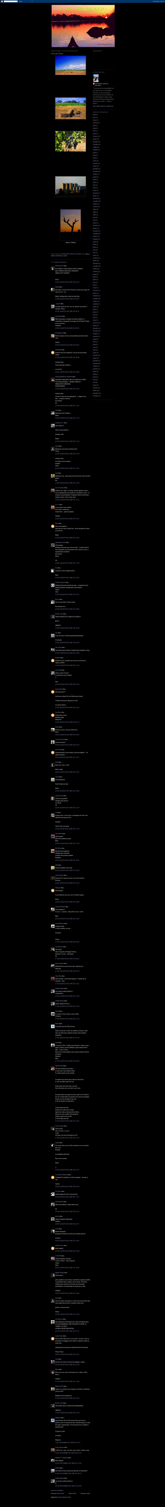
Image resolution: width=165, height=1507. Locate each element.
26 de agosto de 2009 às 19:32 (67, 883)
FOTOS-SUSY (59, 266)
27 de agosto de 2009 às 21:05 (67, 1121)
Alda (56, 473)
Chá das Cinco (59, 795)
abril (94, 117)
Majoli (57, 287)
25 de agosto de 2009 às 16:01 (67, 518)
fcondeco (57, 657)
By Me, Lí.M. (59, 614)
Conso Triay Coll (60, 739)
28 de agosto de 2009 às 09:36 (67, 1186)
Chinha (57, 1142)
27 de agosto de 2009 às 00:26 (67, 942)
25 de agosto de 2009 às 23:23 (67, 684)
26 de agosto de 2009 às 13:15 (67, 772)
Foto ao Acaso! (83, 8)
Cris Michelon (59, 946)
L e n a (57, 504)
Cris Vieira (58, 1191)
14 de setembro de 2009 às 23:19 (68, 1453)
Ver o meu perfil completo (103, 106)
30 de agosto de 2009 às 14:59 (67, 1314)
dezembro (95, 141)
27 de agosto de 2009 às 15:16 (67, 1019)
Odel (56, 865)
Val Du (57, 777)
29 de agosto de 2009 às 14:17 (67, 1224)
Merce (57, 1369)
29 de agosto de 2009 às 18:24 (67, 1251)
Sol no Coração (59, 1126)
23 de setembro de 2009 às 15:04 (68, 1463)
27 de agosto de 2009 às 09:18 (67, 971)
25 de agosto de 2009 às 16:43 (67, 537)
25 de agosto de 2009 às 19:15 (67, 594)
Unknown (58, 887)
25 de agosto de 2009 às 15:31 (67, 499)
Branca (57, 599)
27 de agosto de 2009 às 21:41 (67, 1138)
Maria (56, 523)
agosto (94, 177)
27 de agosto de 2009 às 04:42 (67, 958)
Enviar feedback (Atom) (64, 1497)
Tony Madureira (59, 923)
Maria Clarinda (59, 963)
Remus (57, 1023)
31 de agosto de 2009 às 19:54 (67, 1398)
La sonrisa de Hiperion (61, 1174)
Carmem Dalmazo (60, 906)
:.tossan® (57, 303)
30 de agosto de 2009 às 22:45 (67, 1364)
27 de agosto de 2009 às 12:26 (67, 996)
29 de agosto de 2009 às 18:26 (67, 1267)
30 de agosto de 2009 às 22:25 (67, 1354)
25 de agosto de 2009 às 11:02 (67, 405)
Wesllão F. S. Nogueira (61, 1457)
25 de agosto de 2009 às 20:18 (67, 628)
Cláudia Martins (59, 988)
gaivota (57, 1216)
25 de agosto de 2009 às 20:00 (67, 609)
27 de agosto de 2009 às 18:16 (67, 1038)
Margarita (58, 1417)
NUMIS (57, 1468)
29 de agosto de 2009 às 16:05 (67, 1240)
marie (56, 446)
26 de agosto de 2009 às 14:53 (67, 807)
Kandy (57, 727)
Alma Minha (58, 833)
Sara (56, 633)
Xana (56, 1298)
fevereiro (95, 122)
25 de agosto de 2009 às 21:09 (67, 653)
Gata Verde (58, 670)
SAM (56, 762)
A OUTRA (58, 1256)
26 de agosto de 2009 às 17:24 (67, 843)
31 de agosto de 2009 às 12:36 (67, 1381)
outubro (95, 147)
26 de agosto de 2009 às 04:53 (67, 734)
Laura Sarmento (59, 487)
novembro (95, 144)
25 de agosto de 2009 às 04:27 (67, 299)
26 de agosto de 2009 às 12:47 (67, 757)
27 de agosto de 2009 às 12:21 (67, 983)
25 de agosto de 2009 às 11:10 (67, 418)
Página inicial (72, 1493)
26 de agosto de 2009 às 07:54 (67, 745)
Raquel (57, 1011)
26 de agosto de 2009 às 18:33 (67, 860)
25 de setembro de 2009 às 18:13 (68, 1473)
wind (56, 410)
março (94, 120)
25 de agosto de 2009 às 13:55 (67, 468)
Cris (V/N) (58, 749)
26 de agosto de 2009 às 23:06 (67, 902)
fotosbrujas (58, 349)
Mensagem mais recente (57, 1493)
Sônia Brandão (59, 1201)
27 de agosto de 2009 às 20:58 (67, 1061)
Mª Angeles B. (59, 333)
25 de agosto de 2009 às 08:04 (67, 357)
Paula (56, 1042)
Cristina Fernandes (60, 582)
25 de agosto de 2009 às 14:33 (67, 483)
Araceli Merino (59, 875)
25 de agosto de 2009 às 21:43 (67, 665)
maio (94, 155)
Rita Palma (58, 848)
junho (94, 128)
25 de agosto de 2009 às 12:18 (67, 441)
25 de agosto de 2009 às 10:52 (67, 389)
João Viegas (58, 647)
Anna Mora (58, 976)
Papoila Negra (59, 1065)
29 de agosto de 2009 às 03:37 (67, 1211)
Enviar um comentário (57, 1490)
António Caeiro (59, 1245)
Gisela (57, 1228)
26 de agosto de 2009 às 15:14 (67, 829)
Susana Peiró (58, 689)
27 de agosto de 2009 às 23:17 (67, 1170)
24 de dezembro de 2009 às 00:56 (68, 1486)
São (56, 568)
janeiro (95, 139)
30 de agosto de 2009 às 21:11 (67, 1331)
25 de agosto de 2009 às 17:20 (67, 563)
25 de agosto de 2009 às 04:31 (67, 311)
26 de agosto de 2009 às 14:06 (67, 791)
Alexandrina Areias (60, 542)
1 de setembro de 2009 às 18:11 (67, 1442)
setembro (95, 149)
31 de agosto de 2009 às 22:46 (67, 1413)
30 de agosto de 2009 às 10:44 (67, 1293)
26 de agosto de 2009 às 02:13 (67, 722)
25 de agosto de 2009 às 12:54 (67, 453)
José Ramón (58, 316)
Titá (56, 812)
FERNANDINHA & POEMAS (63, 376)
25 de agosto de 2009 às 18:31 (67, 577)
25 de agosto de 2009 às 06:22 (67, 328)
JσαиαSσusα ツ (59, 423)
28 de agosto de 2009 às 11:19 (67, 1197)
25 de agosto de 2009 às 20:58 (67, 642)
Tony (56, 1359)
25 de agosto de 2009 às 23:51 (67, 707)
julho (94, 114)
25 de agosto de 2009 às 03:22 (67, 282)
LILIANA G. (58, 1319)
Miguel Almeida (59, 1272)
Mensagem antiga (85, 1493)
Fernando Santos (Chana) (101, 84)
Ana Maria (58, 712)
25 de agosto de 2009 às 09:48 (67, 372)
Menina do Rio (59, 1386)
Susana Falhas (59, 1336)
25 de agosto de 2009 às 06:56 (67, 345)
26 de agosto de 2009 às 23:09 (67, 918)
